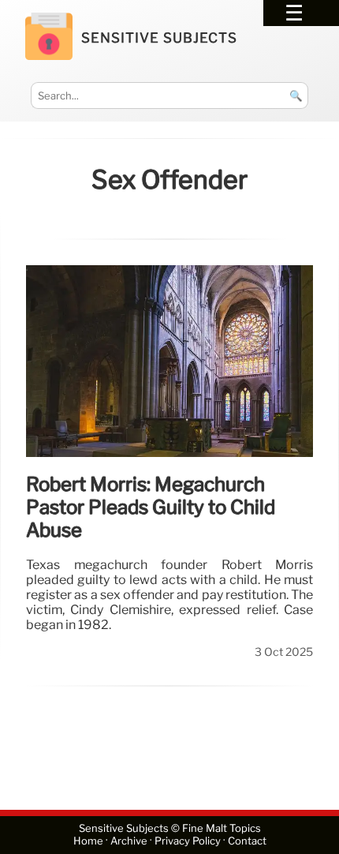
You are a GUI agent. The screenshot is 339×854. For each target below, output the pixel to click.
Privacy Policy (188, 841)
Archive (128, 841)
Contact (247, 841)
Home (88, 841)
